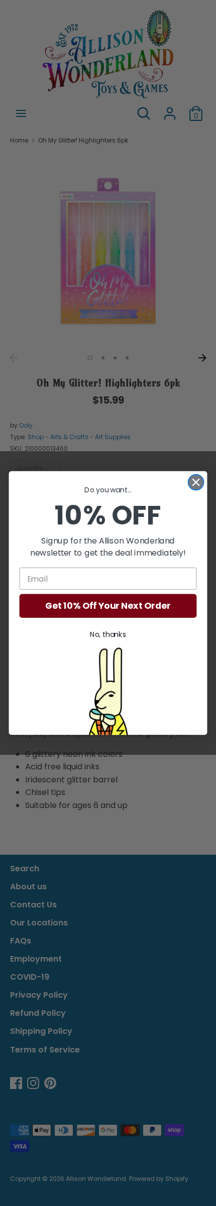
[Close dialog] (196, 482)
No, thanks (108, 635)
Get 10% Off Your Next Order (107, 606)
